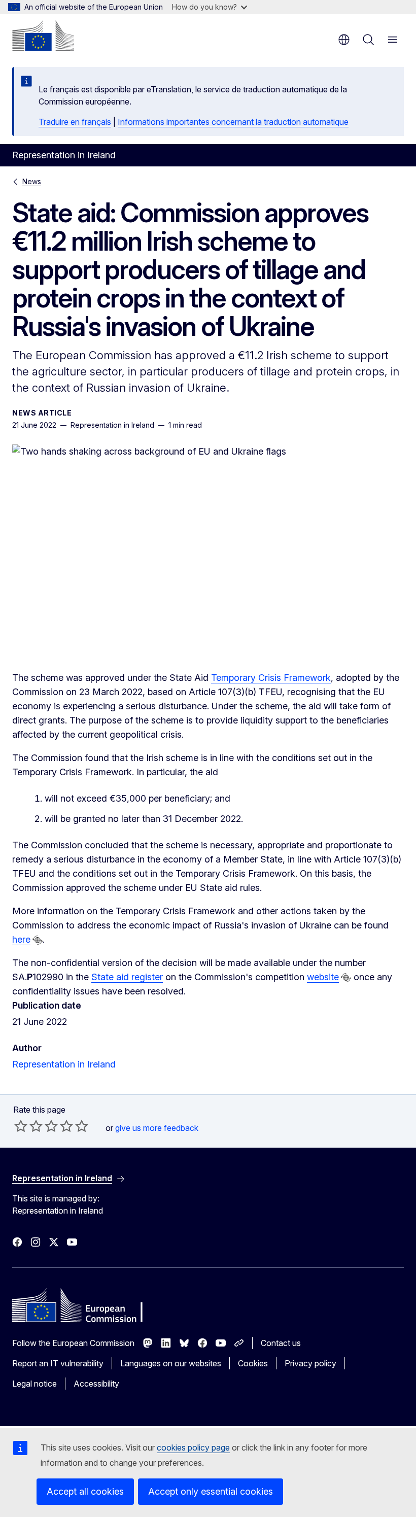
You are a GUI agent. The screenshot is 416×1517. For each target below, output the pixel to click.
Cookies (253, 1363)
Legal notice (34, 1383)
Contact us (281, 1343)
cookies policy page (193, 1447)
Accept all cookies (85, 1491)
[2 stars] (28, 1125)
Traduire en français (75, 122)
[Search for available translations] (37, 940)
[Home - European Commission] (43, 35)
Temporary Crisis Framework (271, 677)
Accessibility (96, 1383)
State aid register (127, 977)
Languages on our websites (170, 1363)
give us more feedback (156, 1128)
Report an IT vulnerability (57, 1363)
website (323, 977)
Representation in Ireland (64, 1064)
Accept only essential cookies (210, 1491)
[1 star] (20, 1125)
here (21, 939)
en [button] (344, 39)
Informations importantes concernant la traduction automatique (233, 122)
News (31, 181)
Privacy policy (310, 1363)
